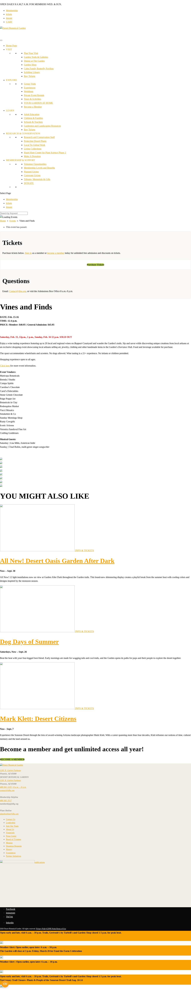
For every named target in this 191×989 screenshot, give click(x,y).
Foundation (11, 853)
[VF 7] (1, 478)
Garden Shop (30, 64)
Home (3, 221)
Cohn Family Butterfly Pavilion (39, 68)
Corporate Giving (32, 175)
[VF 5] (1, 471)
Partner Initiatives (13, 856)
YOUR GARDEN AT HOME (38, 103)
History (9, 849)
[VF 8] (1, 482)
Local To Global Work (34, 145)
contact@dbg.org (7, 790)
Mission (9, 843)
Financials (10, 833)
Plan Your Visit (31, 53)
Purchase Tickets (95, 264)
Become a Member (33, 107)
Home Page (11, 45)
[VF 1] (1, 459)
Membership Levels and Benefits (39, 168)
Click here (5, 365)
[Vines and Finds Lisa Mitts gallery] (1, 486)
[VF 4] (1, 467)
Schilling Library (32, 72)
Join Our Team (12, 826)
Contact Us (10, 819)
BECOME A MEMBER (12, 759)
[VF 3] (1, 463)
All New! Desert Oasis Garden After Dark (57, 560)
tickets (9, 14)
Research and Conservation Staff (39, 137)
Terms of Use (61, 929)
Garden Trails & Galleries (36, 57)
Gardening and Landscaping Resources (42, 126)
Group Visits (30, 84)
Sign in (28, 253)
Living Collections (32, 148)
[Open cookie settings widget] (5, 984)
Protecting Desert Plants (35, 141)
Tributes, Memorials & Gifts (37, 179)
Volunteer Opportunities (35, 164)
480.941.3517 (6, 800)
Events (12, 221)
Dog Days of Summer (29, 641)
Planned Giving (31, 171)
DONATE (29, 183)
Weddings (28, 91)
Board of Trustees (13, 839)
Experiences (29, 87)
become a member (55, 253)
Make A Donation (32, 156)
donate (9, 18)
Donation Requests (14, 846)
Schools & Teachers (33, 122)
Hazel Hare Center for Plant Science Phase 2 (45, 152)
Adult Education (31, 114)
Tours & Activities (32, 99)
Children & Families (33, 118)
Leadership (10, 823)
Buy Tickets (29, 76)
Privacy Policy (41, 929)
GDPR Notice (51, 929)
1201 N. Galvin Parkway (10, 770)
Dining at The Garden (34, 61)
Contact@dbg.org (17, 291)
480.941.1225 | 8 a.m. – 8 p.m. (13, 787)
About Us (10, 829)
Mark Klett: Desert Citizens (38, 718)
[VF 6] (1, 474)
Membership (12, 10)
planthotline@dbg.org (9, 814)
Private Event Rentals (34, 95)
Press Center (11, 836)
